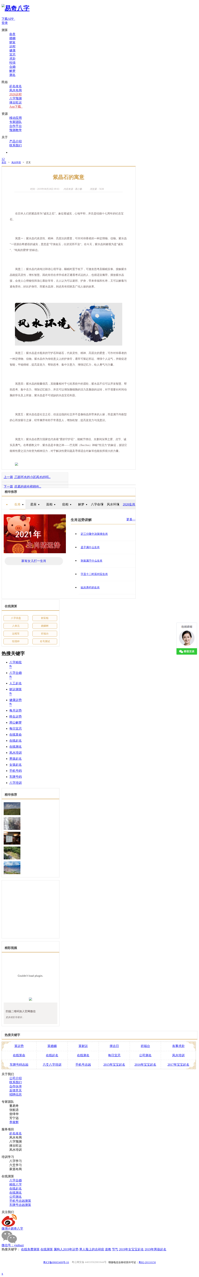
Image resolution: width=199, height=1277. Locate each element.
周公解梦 (15, 722)
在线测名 (15, 746)
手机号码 (15, 770)
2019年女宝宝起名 (131, 1249)
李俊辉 (14, 1122)
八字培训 (15, 782)
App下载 (16, 106)
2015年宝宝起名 (114, 1064)
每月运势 (15, 710)
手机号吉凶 (83, 1064)
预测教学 (15, 130)
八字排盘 (16, 618)
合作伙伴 (15, 1086)
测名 (12, 75)
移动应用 (15, 117)
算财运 (83, 1046)
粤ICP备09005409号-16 (56, 1262)
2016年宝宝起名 (145, 1064)
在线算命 (15, 734)
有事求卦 (178, 1046)
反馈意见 (15, 1090)
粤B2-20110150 (147, 1262)
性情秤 (16, 641)
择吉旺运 (15, 102)
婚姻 (12, 38)
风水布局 (15, 90)
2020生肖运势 (132, 504)
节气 (115, 1249)
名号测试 (45, 641)
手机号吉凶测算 (20, 1200)
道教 (108, 1249)
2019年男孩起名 (155, 1249)
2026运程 (15, 94)
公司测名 (145, 1055)
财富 (12, 42)
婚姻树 (45, 625)
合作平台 (15, 126)
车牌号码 (15, 776)
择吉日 (114, 1046)
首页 (4, 162)
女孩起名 (15, 764)
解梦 (12, 70)
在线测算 (46, 1249)
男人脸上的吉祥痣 (91, 1249)
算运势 (19, 1046)
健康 (12, 50)
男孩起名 (15, 758)
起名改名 (15, 86)
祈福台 (45, 633)
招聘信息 (15, 1094)
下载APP (8, 18)
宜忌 (12, 54)
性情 (12, 62)
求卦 (12, 58)
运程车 (16, 633)
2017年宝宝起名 (178, 1064)
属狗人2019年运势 (66, 1249)
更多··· (130, 519)
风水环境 (16, 162)
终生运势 (15, 716)
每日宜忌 (15, 728)
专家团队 (15, 122)
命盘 (12, 34)
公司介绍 (15, 1078)
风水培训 (15, 752)
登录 (5, 22)
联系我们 (15, 145)
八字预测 (15, 98)
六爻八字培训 (52, 1064)
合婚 (12, 66)
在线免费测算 (30, 1249)
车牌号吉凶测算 (20, 1204)
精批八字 (15, 1184)
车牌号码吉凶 (19, 1064)
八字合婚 (15, 1180)
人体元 (16, 625)
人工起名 (15, 683)
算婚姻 (52, 1046)
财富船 (45, 618)
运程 (12, 46)
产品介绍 (15, 141)
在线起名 (15, 740)
